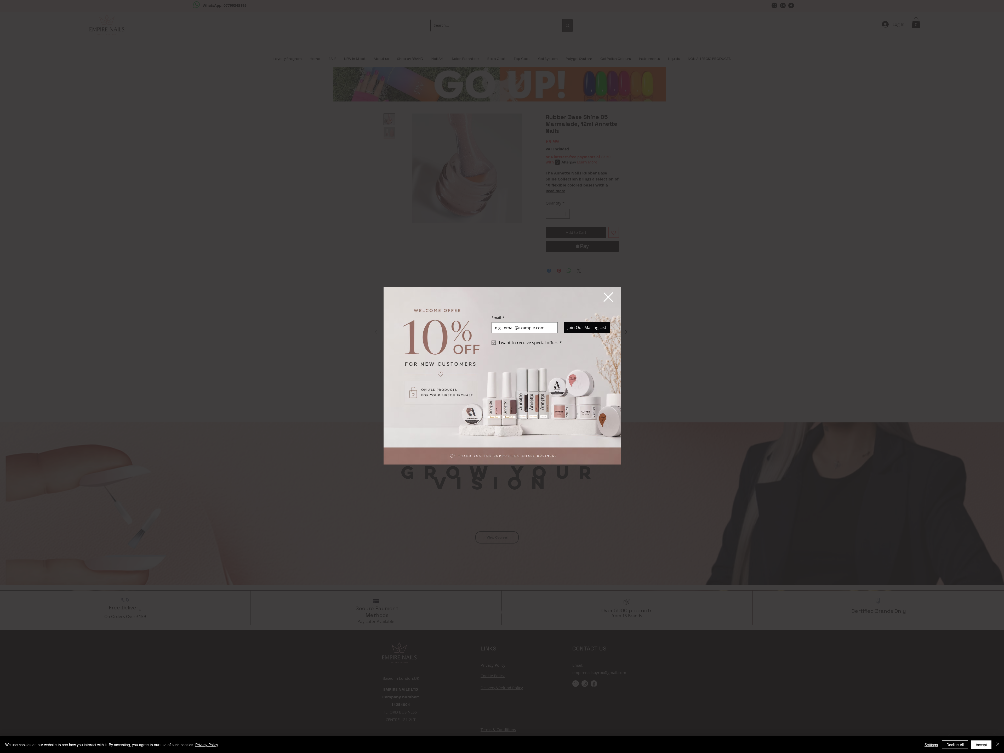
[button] (608, 297)
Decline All (955, 744)
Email (498, 317)
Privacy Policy (206, 744)
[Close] (998, 744)
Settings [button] (931, 744)
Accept (981, 744)
